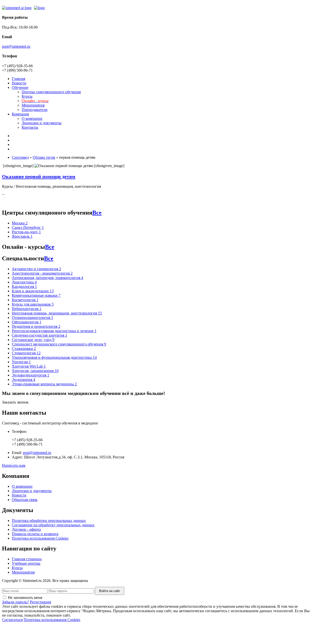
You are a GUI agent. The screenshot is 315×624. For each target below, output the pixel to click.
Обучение (20, 87)
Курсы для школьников (33, 304)
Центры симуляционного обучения (51, 92)
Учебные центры (26, 563)
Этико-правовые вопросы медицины (44, 384)
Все (97, 212)
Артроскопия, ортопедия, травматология (47, 278)
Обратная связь (24, 500)
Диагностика (24, 282)
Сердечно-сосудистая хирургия (39, 335)
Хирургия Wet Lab (29, 366)
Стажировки (24, 348)
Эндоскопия (23, 379)
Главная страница (27, 559)
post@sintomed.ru (16, 46)
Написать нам (13, 465)
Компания (20, 114)
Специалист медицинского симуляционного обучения (59, 344)
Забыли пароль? (15, 602)
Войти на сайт (109, 591)
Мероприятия (33, 105)
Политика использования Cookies (40, 538)
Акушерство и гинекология (36, 269)
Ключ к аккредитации (33, 291)
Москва (20, 223)
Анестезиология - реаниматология (42, 273)
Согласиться (12, 620)
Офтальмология (26, 322)
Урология (21, 362)
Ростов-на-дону (26, 232)
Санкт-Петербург (28, 227)
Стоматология (26, 353)
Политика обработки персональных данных (49, 520)
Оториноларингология (32, 317)
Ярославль (22, 236)
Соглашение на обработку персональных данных (53, 525)
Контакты (30, 127)
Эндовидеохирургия (30, 375)
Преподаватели (34, 110)
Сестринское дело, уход (33, 340)
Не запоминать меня (25, 597)
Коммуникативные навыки (36, 295)
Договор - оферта (26, 529)
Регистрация (40, 602)
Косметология (25, 300)
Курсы (27, 96)
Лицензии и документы (42, 123)
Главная (18, 79)
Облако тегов (44, 157)
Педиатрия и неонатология (36, 326)
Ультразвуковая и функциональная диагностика (54, 357)
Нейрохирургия (26, 309)
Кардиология (24, 286)
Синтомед (20, 157)
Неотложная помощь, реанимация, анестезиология (57, 313)
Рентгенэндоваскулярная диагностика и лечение (54, 331)
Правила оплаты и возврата (35, 534)
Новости (19, 83)
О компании (32, 118)
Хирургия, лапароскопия (35, 371)
